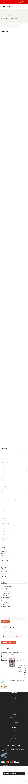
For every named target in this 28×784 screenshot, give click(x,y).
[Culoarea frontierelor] (14, 238)
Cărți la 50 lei (4, 483)
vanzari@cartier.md (14, 698)
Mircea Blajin (15, 262)
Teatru (2, 542)
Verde (2, 600)
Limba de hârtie (14, 125)
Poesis (2, 608)
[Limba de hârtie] (14, 101)
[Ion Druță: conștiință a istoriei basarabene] (14, 54)
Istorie (2, 515)
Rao (2, 564)
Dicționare (3, 489)
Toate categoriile (4, 462)
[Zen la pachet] (14, 373)
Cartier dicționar (4, 602)
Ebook (2, 494)
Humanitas (3, 553)
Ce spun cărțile (14, 350)
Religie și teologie (4, 537)
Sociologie (3, 539)
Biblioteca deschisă (5, 599)
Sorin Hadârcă (14, 397)
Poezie (2, 526)
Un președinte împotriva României (14, 305)
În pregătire (3, 510)
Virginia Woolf (14, 217)
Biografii (2, 475)
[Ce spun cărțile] (14, 328)
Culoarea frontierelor (14, 260)
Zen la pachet (14, 395)
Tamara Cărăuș (14, 127)
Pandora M (3, 566)
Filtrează (18, 636)
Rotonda (3, 588)
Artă (2, 470)
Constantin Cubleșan (15, 80)
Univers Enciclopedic (6, 573)
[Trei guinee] (14, 193)
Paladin (2, 575)
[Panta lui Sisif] (14, 148)
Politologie (3, 529)
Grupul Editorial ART (5, 557)
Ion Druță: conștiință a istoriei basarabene (14, 78)
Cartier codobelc (5, 591)
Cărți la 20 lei (14, 73)
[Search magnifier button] (26, 453)
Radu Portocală (15, 307)
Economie (3, 497)
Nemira (2, 569)
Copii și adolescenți (5, 486)
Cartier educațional (5, 597)
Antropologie (4, 467)
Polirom (3, 555)
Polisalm (3, 559)
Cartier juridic (4, 604)
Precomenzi (3, 531)
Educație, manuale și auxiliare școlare (9, 499)
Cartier (2, 551)
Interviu (2, 513)
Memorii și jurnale (5, 523)
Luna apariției (4, 521)
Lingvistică (3, 518)
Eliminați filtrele (8, 642)
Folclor (2, 507)
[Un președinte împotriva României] (14, 283)
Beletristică (3, 473)
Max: (5, 31)
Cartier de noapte (5, 606)
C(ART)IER (3, 595)
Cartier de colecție (5, 593)
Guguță (2, 568)
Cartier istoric (4, 590)
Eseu (14, 120)
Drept (2, 491)
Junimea (3, 577)
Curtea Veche (4, 560)
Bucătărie (3, 478)
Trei (2, 562)
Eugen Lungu (15, 172)
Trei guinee (14, 215)
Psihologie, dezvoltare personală (8, 534)
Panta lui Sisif (14, 170)
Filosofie (3, 505)
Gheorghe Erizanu (14, 352)
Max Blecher (4, 571)
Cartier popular (4, 586)
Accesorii (3, 465)
